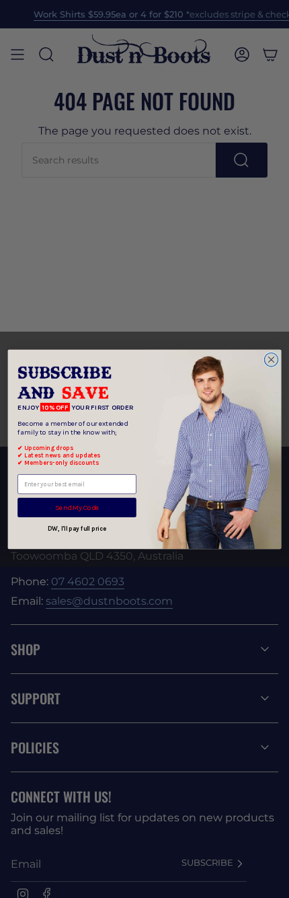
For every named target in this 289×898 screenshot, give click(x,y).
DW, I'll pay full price (77, 528)
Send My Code (77, 507)
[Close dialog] (271, 359)
